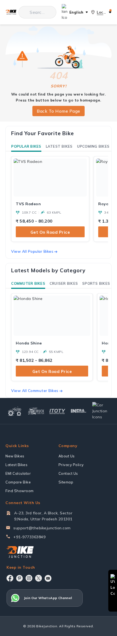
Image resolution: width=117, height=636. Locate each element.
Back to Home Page (58, 111)
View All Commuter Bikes (35, 390)
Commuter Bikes (28, 283)
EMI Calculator (18, 473)
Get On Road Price (50, 232)
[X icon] (38, 578)
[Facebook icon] (10, 578)
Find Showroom (19, 491)
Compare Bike (18, 482)
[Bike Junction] (10, 12)
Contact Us (68, 473)
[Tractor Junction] (14, 411)
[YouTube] (48, 578)
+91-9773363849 (29, 536)
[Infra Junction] (78, 411)
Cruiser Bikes (64, 283)
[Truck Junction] (36, 410)
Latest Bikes (59, 146)
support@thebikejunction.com (42, 528)
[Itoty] (57, 411)
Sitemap (66, 482)
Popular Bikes (26, 146)
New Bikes (14, 456)
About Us (67, 456)
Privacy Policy (71, 465)
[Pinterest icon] (19, 578)
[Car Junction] (101, 411)
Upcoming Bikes (93, 146)
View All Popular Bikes (32, 251)
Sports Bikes (96, 283)
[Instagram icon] (29, 578)
